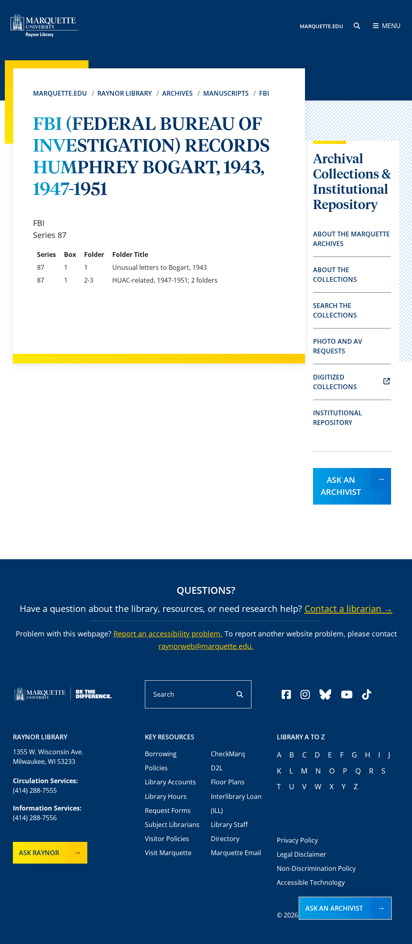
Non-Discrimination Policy (316, 868)
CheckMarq (228, 753)
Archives (177, 93)
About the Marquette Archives (351, 239)
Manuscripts (226, 93)
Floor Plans (228, 782)
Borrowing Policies (161, 760)
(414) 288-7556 (35, 817)
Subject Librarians (172, 824)
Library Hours (166, 796)
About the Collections (335, 274)
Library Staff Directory (229, 831)
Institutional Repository (337, 417)
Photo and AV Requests (337, 346)
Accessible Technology (311, 882)
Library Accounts (170, 782)
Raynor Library (124, 93)
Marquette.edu (60, 93)
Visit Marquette (168, 852)
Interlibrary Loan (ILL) (236, 803)
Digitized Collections (335, 382)
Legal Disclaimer (301, 854)
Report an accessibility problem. (167, 633)
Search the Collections (335, 310)
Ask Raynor (39, 852)
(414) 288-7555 (35, 790)
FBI (264, 93)
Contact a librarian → (349, 608)
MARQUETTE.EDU (321, 26)
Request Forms (168, 810)
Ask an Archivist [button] (334, 908)
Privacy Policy (297, 840)
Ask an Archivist (341, 485)
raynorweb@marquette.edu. (206, 646)
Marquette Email (236, 852)
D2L (216, 767)
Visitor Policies (167, 838)
